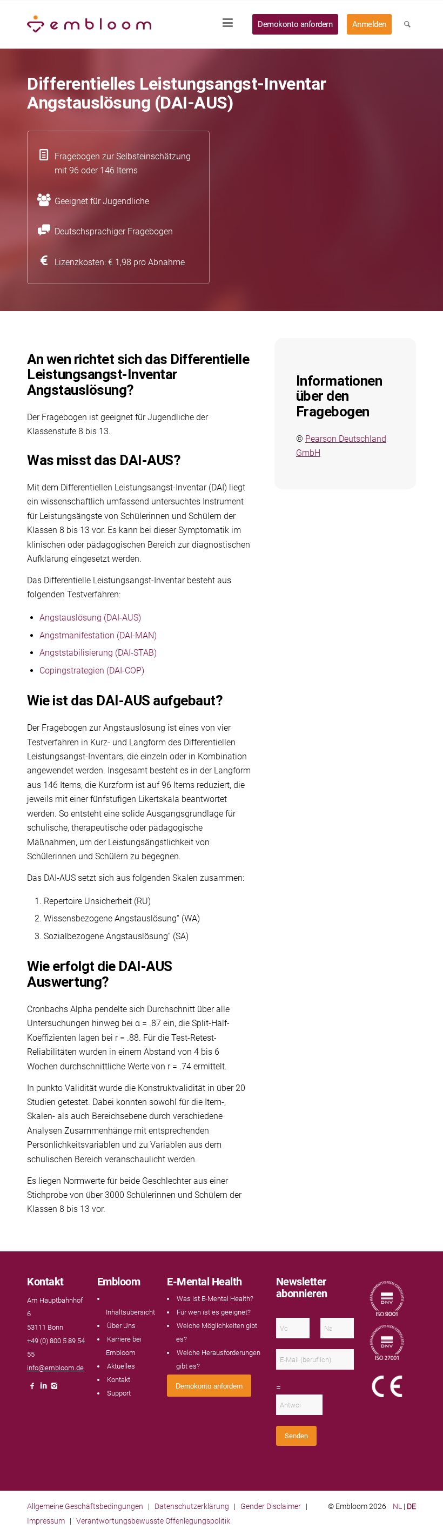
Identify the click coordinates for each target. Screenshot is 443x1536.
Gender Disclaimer (270, 1506)
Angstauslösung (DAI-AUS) (90, 617)
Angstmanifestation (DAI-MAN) (98, 635)
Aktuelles (121, 1366)
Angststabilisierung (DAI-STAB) (98, 653)
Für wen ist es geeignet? (214, 1312)
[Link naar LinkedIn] (43, 1389)
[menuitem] (231, 24)
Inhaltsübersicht (130, 1312)
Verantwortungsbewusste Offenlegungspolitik (153, 1521)
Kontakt (118, 1380)
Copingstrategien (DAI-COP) (91, 670)
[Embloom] (89, 24)
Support (119, 1393)
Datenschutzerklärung (192, 1506)
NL (397, 1506)
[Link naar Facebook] (32, 1389)
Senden (296, 1436)
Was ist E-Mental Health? (215, 1299)
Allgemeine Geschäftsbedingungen (85, 1506)
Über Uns (121, 1326)
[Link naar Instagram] (54, 1389)
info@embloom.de (55, 1368)
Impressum (46, 1521)
